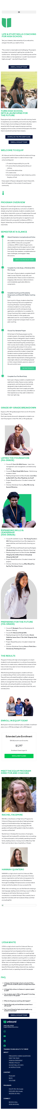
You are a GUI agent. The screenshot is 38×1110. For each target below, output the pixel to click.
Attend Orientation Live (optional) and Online (21, 237)
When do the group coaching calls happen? (17, 1001)
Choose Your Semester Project (17, 331)
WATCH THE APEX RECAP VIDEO (24, 260)
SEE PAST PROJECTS (28, 368)
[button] (19, 12)
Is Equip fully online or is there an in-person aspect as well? (19, 989)
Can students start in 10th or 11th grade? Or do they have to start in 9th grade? (19, 994)
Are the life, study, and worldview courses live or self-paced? (18, 1005)
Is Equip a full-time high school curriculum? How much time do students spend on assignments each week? (19, 984)
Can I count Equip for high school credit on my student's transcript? (18, 1010)
